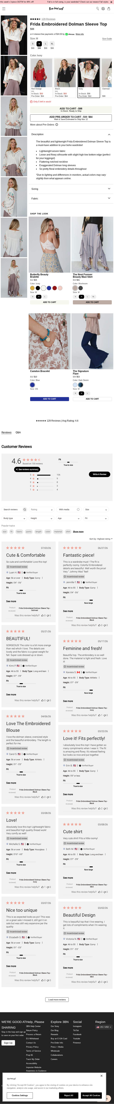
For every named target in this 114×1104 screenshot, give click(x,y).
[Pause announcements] (111, 2)
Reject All (68, 1095)
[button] (2, 8)
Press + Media (57, 1047)
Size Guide (107, 39)
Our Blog (54, 1030)
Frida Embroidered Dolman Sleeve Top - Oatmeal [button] (34, 609)
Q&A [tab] (18, 432)
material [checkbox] (58, 531)
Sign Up (8, 1042)
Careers (54, 1059)
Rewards (54, 1034)
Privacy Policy (32, 1047)
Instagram (77, 1026)
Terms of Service (33, 1051)
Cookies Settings (20, 1095)
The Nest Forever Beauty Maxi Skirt (82, 275)
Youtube (76, 1039)
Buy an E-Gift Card (59, 1039)
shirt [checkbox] (68, 531)
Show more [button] (78, 531)
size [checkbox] (4, 531)
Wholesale (55, 1051)
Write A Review (99, 474)
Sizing (34, 189)
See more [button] (11, 601)
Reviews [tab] (6, 432)
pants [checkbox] (28, 531)
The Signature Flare (81, 372)
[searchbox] (12, 509)
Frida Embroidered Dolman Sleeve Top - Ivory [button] (92, 709)
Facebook (77, 1034)
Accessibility (31, 1063)
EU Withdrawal (32, 1039)
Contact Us (31, 1043)
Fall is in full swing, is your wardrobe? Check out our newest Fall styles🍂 (79, 2)
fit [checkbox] (11, 531)
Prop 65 (29, 1055)
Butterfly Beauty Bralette (39, 275)
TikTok (76, 1030)
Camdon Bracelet (40, 371)
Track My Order (33, 1059)
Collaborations (57, 1055)
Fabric (34, 198)
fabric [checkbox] (19, 531)
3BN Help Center (33, 1026)
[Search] (97, 8)
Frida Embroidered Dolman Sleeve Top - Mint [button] (92, 886)
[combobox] (42, 509)
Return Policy (32, 1030)
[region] (54, 1087)
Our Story (55, 1026)
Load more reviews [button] (57, 999)
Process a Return (33, 1034)
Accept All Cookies (91, 1095)
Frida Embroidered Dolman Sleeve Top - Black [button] (92, 619)
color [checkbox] (48, 531)
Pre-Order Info (57, 1043)
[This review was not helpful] (48, 615)
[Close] (101, 1076)
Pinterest (77, 1043)
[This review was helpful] (42, 615)
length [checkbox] (38, 531)
